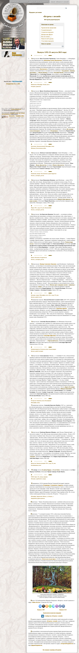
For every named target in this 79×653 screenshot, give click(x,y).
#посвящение (48, 400)
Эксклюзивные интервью (11, 34)
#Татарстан (33, 400)
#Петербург (40, 84)
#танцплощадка (52, 349)
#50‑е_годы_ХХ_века (39, 207)
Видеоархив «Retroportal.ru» (12, 32)
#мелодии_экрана (35, 295)
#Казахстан (33, 463)
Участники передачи (47, 41)
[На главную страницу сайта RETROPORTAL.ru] (11, 11)
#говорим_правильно (36, 86)
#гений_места (46, 84)
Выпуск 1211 (63, 610)
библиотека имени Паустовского (53, 60)
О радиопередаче (46, 30)
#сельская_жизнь (44, 349)
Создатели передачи (47, 32)
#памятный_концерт (35, 173)
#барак (32, 207)
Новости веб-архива (47, 39)
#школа (32, 257)
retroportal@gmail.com (16, 109)
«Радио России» (36, 602)
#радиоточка (39, 496)
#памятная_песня (41, 400)
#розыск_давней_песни (36, 297)
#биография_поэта (44, 295)
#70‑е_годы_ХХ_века (51, 463)
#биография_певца (49, 146)
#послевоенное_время (46, 173)
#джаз (35, 477)
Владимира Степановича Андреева (53, 485)
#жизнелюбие (48, 207)
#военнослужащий (41, 463)
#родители (53, 173)
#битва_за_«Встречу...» (48, 496)
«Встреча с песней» (52, 621)
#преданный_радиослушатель (38, 498)
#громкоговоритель (35, 349)
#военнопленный (41, 146)
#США (32, 477)
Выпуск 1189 (40, 610)
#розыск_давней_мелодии (37, 351)
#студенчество (43, 257)
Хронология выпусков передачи (52, 613)
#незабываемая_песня (36, 465)
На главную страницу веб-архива (52, 650)
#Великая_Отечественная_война (38, 148)
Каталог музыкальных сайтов (13, 30)
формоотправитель (36, 645)
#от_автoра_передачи (43, 477)
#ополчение (33, 146)
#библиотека (34, 84)
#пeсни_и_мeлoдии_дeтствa (37, 175)
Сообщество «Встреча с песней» (53, 616)
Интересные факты (47, 34)
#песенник (37, 257)
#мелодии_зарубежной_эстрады (38, 478)
